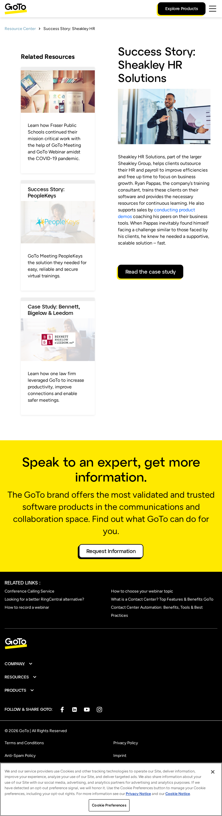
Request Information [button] (111, 551)
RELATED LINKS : (22, 582)
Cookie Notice (177, 793)
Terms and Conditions (24, 742)
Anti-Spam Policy (20, 755)
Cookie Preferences (109, 805)
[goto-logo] (111, 644)
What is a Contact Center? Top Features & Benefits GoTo (162, 599)
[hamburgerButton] (212, 9)
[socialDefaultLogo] (62, 709)
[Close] (212, 772)
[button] (19, 664)
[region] (111, 789)
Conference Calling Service (29, 591)
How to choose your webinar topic (142, 591)
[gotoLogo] (16, 9)
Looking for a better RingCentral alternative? (44, 599)
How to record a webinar (27, 607)
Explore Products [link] (181, 8)
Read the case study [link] (150, 271)
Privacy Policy (125, 742)
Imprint (119, 755)
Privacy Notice (138, 793)
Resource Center (20, 28)
